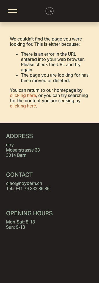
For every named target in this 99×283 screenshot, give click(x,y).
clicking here (23, 95)
